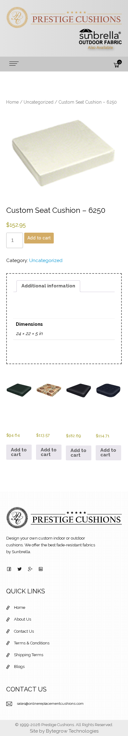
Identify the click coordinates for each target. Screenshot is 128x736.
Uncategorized (38, 102)
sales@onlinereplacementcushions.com (50, 703)
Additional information (48, 286)
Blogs (19, 666)
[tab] (48, 286)
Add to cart (39, 238)
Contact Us (24, 631)
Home (12, 102)
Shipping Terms (28, 654)
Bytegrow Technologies (72, 731)
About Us (22, 619)
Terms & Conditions (31, 643)
